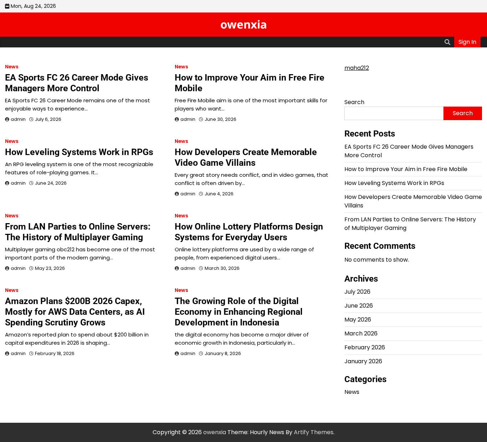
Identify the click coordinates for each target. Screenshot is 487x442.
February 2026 (364, 347)
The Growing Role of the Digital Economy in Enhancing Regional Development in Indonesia (239, 312)
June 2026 (358, 306)
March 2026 (361, 333)
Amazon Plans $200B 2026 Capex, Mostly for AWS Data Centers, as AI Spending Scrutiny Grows (75, 312)
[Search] (447, 42)
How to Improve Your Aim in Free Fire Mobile (405, 169)
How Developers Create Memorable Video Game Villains (246, 157)
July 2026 (357, 292)
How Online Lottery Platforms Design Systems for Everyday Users (249, 231)
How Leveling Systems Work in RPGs (79, 152)
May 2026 (357, 319)
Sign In (467, 42)
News (12, 66)
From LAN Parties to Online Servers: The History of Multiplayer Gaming (77, 231)
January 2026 (363, 361)
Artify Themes (313, 432)
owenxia (243, 24)
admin (18, 119)
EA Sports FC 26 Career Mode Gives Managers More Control (76, 82)
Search (354, 102)
